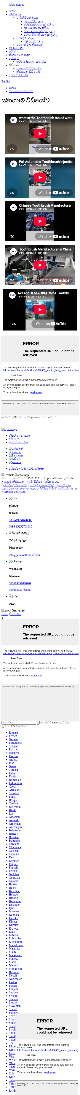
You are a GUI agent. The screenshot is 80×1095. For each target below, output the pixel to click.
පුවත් (12, 51)
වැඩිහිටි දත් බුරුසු (27, 17)
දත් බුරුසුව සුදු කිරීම (36, 27)
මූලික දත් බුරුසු (33, 21)
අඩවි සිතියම (35, 481)
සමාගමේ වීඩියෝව (28, 68)
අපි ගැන (14, 58)
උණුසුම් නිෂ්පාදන (12, 481)
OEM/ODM (16, 48)
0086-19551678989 (20, 520)
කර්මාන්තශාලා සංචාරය (31, 61)
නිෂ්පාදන (15, 14)
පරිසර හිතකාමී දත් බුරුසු (39, 31)
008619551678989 (20, 583)
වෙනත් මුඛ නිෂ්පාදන (29, 44)
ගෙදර (12, 11)
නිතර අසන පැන (19, 54)
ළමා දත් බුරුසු (25, 38)
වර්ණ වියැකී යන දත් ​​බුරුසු (41, 34)
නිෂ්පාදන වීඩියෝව (28, 71)
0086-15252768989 (20, 526)
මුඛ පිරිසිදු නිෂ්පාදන (14, 485)
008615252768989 (20, 589)
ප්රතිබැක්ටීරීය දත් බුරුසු (39, 24)
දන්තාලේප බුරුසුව (27, 488)
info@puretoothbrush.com (24, 555)
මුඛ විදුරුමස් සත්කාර (41, 485)
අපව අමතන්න (18, 75)
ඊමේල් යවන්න (11, 614)
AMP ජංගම (52, 481)
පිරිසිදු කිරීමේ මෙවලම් (54, 488)
